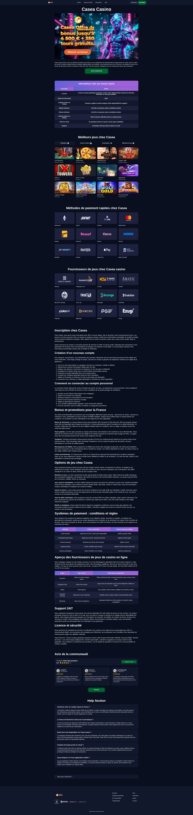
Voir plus (96, 689)
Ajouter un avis (129, 661)
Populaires (63, 143)
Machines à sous (127, 143)
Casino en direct (84, 143)
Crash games (106, 143)
